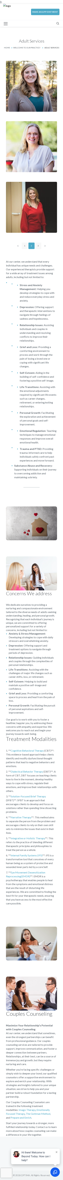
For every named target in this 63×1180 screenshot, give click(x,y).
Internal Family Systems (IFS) (26, 855)
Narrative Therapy (21, 817)
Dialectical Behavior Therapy (27, 771)
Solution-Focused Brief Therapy (28, 796)
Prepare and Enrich (20, 1117)
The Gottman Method (38, 1113)
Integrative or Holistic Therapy (28, 838)
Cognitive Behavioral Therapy (27, 750)
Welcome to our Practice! (27, 47)
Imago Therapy (27, 1109)
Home (7, 47)
